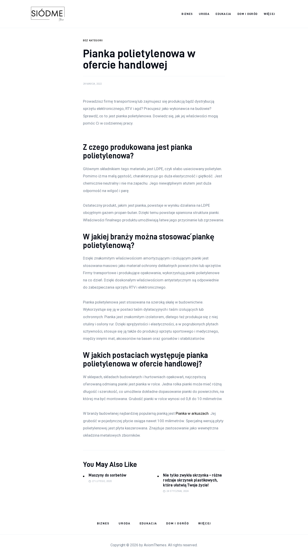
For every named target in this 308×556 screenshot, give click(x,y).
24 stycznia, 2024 (177, 491)
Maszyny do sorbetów (107, 475)
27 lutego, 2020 (102, 481)
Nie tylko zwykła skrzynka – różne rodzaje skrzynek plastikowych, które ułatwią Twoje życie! (192, 480)
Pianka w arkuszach (192, 413)
